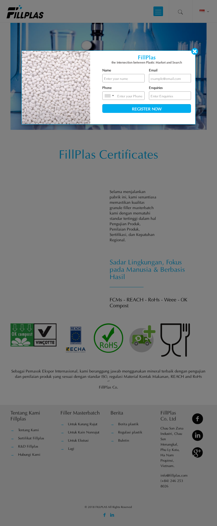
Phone (107, 87)
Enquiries (156, 87)
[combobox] (109, 96)
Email (153, 69)
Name (106, 69)
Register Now (147, 108)
